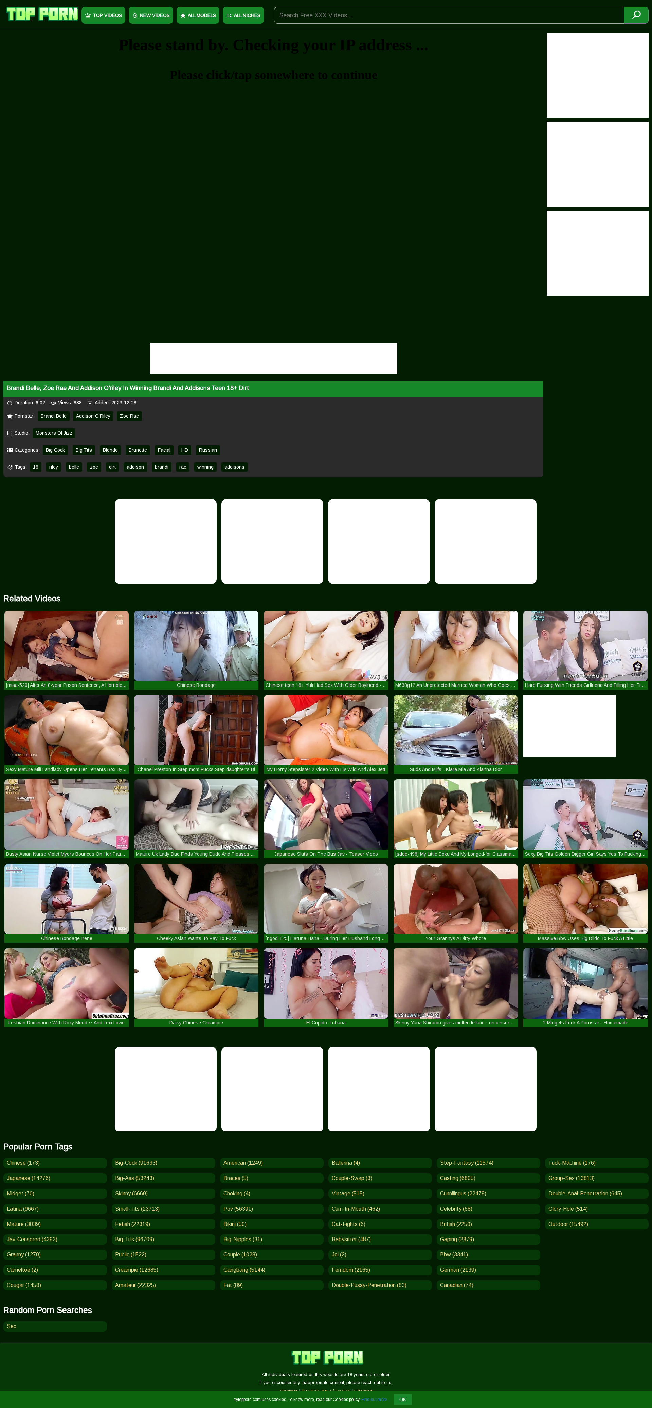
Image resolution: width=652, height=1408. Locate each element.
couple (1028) (240, 1255)
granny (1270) (24, 1255)
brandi (161, 467)
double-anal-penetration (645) (585, 1193)
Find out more (374, 1399)
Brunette (138, 450)
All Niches (247, 15)
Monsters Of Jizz (54, 433)
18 (35, 467)
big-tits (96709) (134, 1239)
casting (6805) (457, 1178)
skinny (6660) (131, 1193)
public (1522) (130, 1255)
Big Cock (55, 450)
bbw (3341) (454, 1255)
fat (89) (233, 1285)
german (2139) (458, 1270)
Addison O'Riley (93, 416)
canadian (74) (456, 1285)
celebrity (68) (456, 1209)
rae (182, 467)
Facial (164, 450)
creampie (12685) (136, 1270)
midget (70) (20, 1193)
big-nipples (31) (242, 1239)
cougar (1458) (24, 1285)
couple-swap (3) (352, 1178)
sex (11, 1326)
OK (402, 1399)
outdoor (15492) (568, 1224)
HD (184, 450)
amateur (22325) (135, 1285)
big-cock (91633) (136, 1163)
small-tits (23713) (137, 1209)
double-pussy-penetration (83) (369, 1285)
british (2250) (456, 1224)
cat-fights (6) (348, 1224)
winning (205, 467)
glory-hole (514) (568, 1209)
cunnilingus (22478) (463, 1193)
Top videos (107, 15)
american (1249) (243, 1163)
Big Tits (84, 450)
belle (74, 467)
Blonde (110, 450)
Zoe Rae (129, 416)
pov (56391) (238, 1209)
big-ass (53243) (134, 1178)
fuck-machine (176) (572, 1163)
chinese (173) (23, 1163)
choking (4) (236, 1193)
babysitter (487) (351, 1239)
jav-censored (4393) (32, 1239)
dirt (112, 467)
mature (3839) (24, 1224)
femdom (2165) (351, 1270)
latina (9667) (23, 1209)
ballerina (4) (346, 1163)
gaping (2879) (457, 1239)
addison (135, 467)
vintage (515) (348, 1193)
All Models (202, 15)
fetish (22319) (132, 1224)
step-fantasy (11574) (466, 1163)
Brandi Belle (54, 416)
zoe (94, 467)
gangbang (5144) (244, 1270)
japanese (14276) (28, 1178)
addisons (234, 467)
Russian (208, 450)
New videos (155, 15)
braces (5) (235, 1178)
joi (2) (339, 1255)
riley (53, 467)
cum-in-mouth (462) (356, 1209)
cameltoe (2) (22, 1270)
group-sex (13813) (571, 1178)
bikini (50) (235, 1224)
